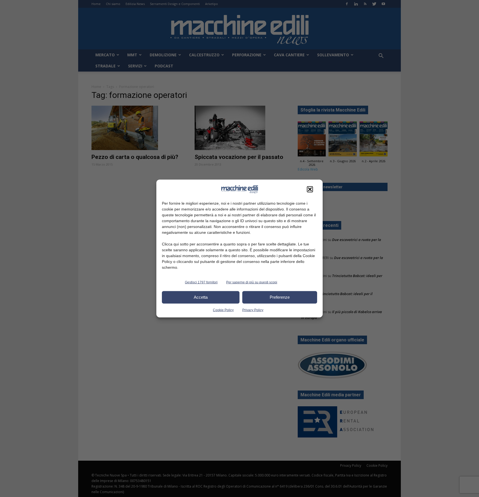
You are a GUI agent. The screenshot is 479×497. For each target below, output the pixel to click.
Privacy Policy (252, 310)
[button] (310, 189)
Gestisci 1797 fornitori (201, 282)
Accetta (201, 297)
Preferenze (280, 297)
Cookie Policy (223, 310)
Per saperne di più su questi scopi (251, 282)
